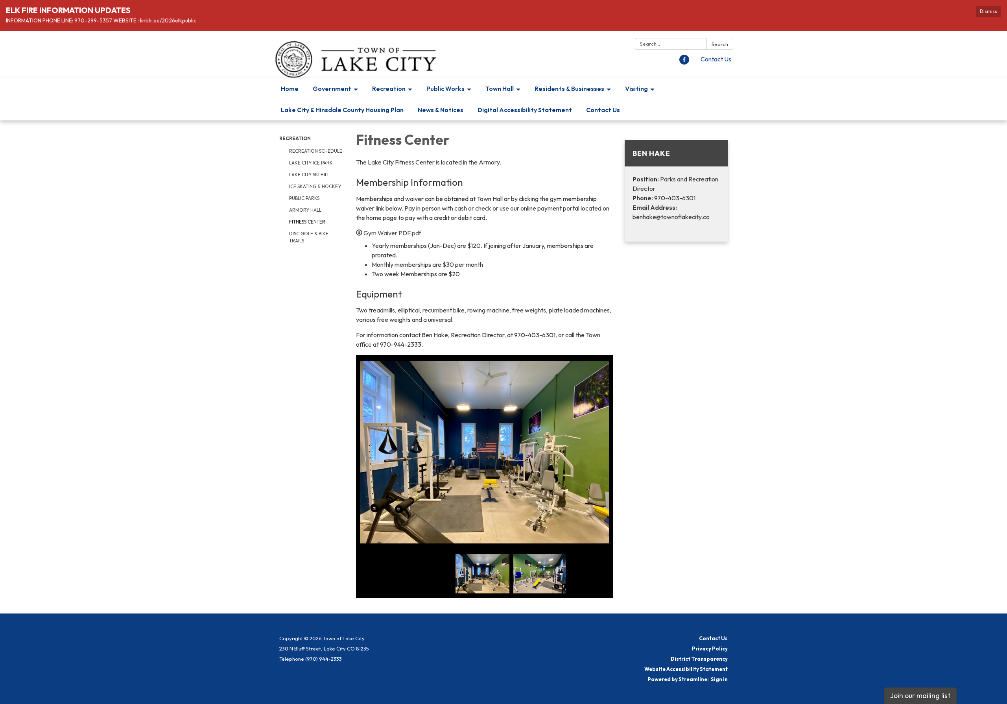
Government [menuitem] (332, 88)
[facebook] (684, 62)
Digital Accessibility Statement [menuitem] (525, 110)
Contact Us (716, 59)
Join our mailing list (920, 695)
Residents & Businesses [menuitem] (569, 88)
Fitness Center (307, 222)
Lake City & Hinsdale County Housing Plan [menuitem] (342, 110)
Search (720, 44)
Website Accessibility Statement (686, 669)
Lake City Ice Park (311, 163)
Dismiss (988, 11)
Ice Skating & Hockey (315, 186)
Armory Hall (305, 210)
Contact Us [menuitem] (603, 110)
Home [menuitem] (290, 88)
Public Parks (304, 198)
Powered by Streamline (677, 679)
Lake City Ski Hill (309, 174)
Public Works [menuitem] (445, 88)
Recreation (295, 138)
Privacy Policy (710, 648)
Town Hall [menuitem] (499, 88)
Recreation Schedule (315, 151)
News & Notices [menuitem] (440, 110)
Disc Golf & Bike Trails (308, 237)
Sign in (719, 679)
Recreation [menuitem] (389, 88)
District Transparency (699, 659)
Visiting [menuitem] (636, 88)
